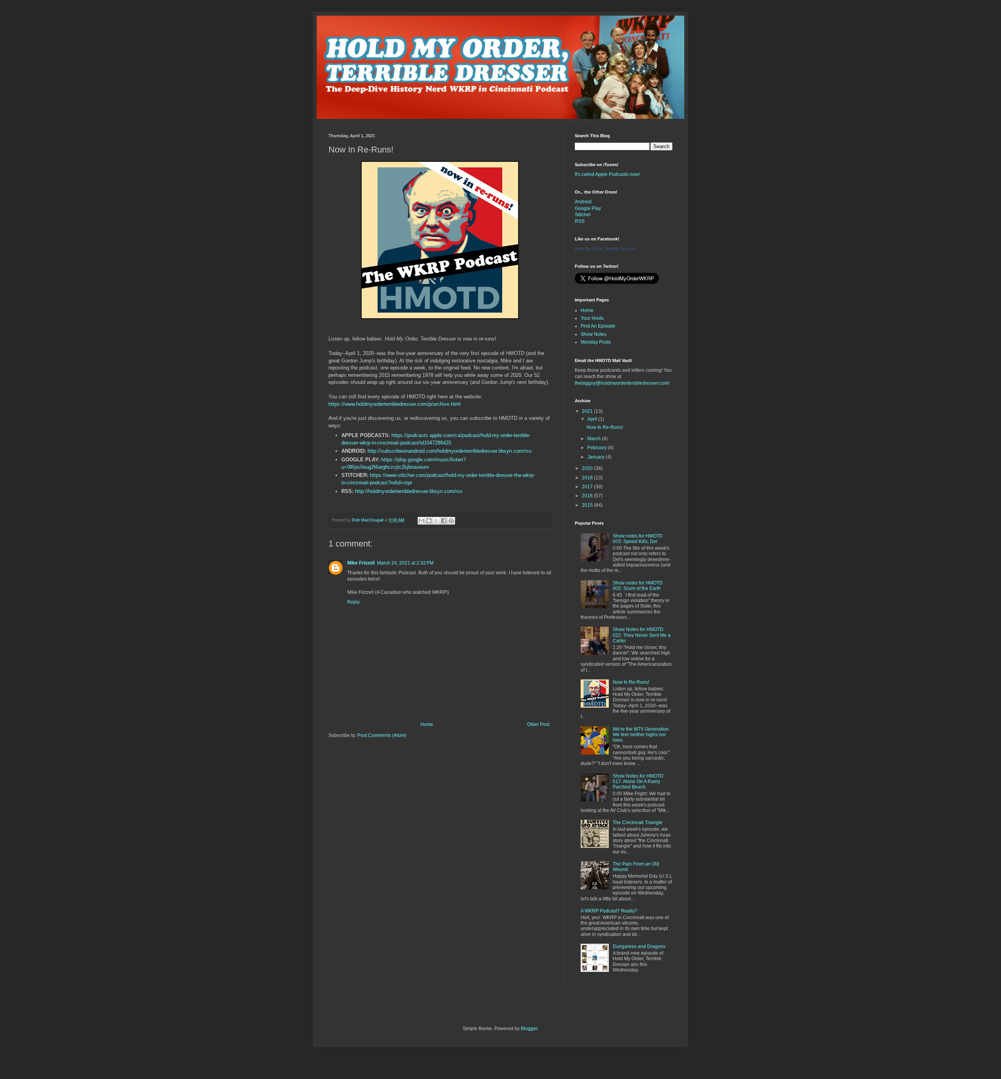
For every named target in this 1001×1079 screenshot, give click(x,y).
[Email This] (421, 521)
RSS (580, 221)
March (594, 438)
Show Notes (593, 334)
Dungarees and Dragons (639, 946)
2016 (588, 495)
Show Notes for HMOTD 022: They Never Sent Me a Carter (642, 635)
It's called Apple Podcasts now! (607, 174)
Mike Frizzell (361, 563)
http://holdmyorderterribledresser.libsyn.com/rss (409, 491)
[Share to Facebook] (444, 521)
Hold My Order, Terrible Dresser (605, 248)
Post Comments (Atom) (381, 735)
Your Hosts (592, 318)
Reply (353, 602)
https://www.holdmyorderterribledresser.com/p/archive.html (394, 404)
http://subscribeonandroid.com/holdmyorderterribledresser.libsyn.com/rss (450, 451)
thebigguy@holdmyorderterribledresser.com (621, 383)
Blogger (529, 1028)
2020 (588, 468)
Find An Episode (598, 326)
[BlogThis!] (429, 521)
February (597, 447)
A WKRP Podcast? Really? (609, 911)
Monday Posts (596, 342)
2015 (588, 505)
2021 (588, 411)
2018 (588, 477)
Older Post (538, 724)
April (592, 419)
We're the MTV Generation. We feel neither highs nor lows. (641, 734)
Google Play (588, 208)
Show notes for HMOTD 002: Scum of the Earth (638, 585)
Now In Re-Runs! (605, 427)
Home (426, 724)
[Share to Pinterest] (451, 521)
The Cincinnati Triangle (637, 822)
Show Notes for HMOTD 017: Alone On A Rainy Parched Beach (638, 781)
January (596, 457)
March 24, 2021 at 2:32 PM (405, 563)
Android (583, 201)
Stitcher (583, 214)
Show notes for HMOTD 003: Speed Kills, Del (638, 538)
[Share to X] (436, 521)
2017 (588, 486)
